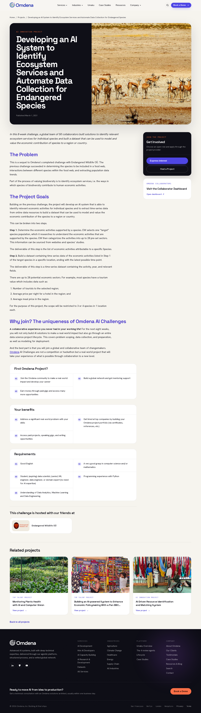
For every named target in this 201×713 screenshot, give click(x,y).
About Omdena (173, 646)
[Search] (167, 5)
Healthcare (112, 655)
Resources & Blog (174, 664)
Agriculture (112, 646)
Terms (189, 706)
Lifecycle (141, 655)
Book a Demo (181, 691)
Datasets (81, 667)
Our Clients (171, 650)
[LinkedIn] (12, 665)
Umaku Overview (144, 646)
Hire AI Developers (86, 650)
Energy (110, 659)
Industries (76, 5)
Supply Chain (113, 664)
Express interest (158, 161)
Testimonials (172, 655)
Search (169, 668)
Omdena (14, 351)
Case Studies (105, 5)
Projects (21, 17)
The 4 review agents (146, 650)
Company (134, 5)
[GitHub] (19, 665)
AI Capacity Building (87, 655)
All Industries (113, 668)
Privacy (180, 706)
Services (61, 5)
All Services (83, 671)
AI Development (85, 646)
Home (12, 17)
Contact (170, 673)
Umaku (91, 5)
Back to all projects (20, 622)
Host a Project (167, 169)
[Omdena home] (21, 5)
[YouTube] (26, 665)
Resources (121, 5)
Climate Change (114, 650)
